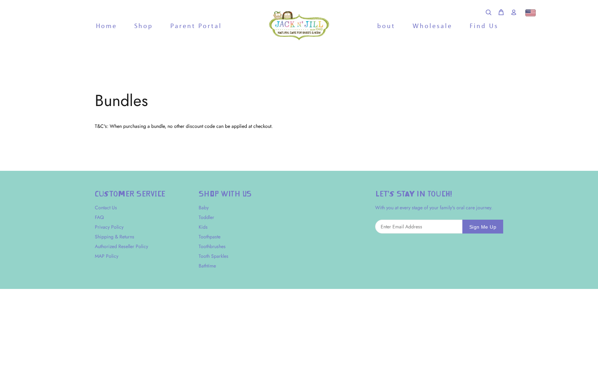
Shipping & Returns (114, 236)
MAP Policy (106, 256)
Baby (204, 207)
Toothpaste (209, 236)
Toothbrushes (212, 246)
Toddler (206, 217)
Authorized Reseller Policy (121, 246)
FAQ (99, 217)
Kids (203, 226)
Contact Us (106, 207)
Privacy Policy (109, 226)
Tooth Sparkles (213, 256)
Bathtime (207, 265)
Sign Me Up (482, 227)
